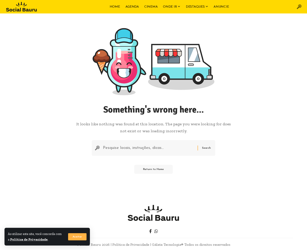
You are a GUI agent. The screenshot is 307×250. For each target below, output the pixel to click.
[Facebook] (150, 231)
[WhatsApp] (156, 231)
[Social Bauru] (21, 6)
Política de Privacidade (29, 239)
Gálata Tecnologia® (167, 244)
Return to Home (153, 169)
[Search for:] (149, 148)
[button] (77, 236)
